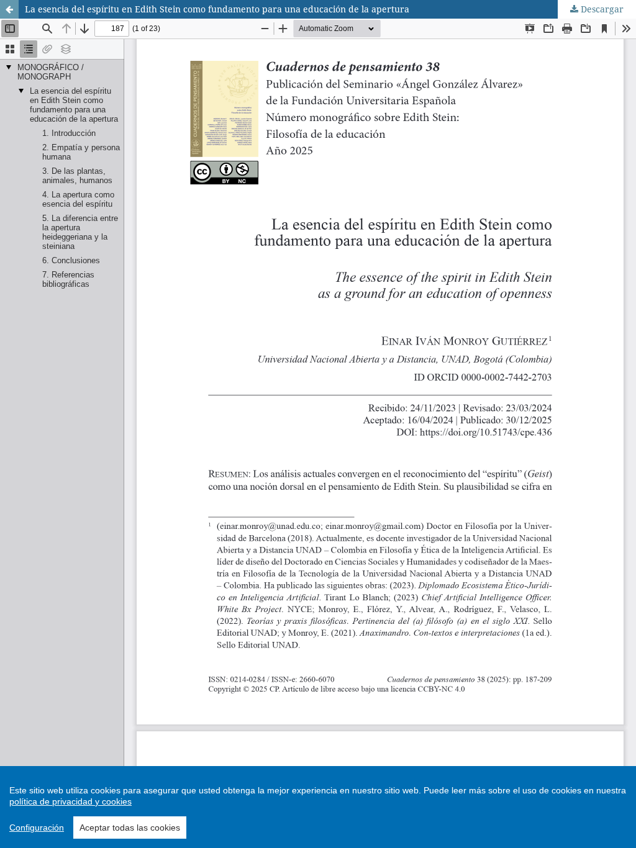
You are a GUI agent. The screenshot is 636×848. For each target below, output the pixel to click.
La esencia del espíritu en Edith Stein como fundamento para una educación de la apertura (217, 9)
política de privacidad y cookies (70, 801)
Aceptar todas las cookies (130, 827)
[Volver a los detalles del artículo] (9, 9)
